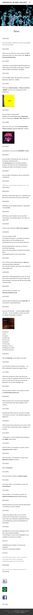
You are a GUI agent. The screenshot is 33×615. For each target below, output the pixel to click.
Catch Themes (20, 612)
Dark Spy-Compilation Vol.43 (20, 402)
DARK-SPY (5, 416)
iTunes (24, 118)
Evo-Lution (15, 246)
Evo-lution (21, 276)
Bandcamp (25, 116)
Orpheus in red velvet (14, 2)
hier (29, 280)
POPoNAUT (21, 150)
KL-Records (17, 380)
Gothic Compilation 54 (23, 427)
